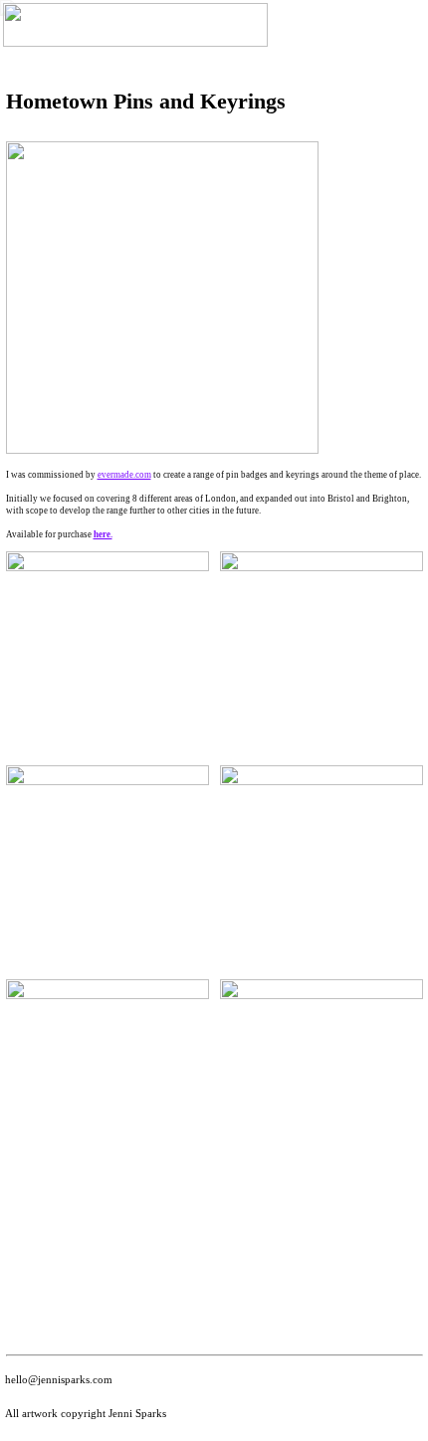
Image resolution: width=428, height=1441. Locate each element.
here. (103, 534)
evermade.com (124, 475)
